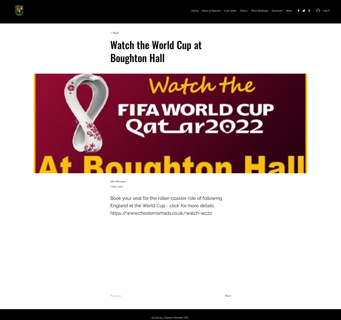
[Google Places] (298, 10)
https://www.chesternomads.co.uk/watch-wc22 (161, 213)
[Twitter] (304, 10)
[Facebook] (309, 10)
